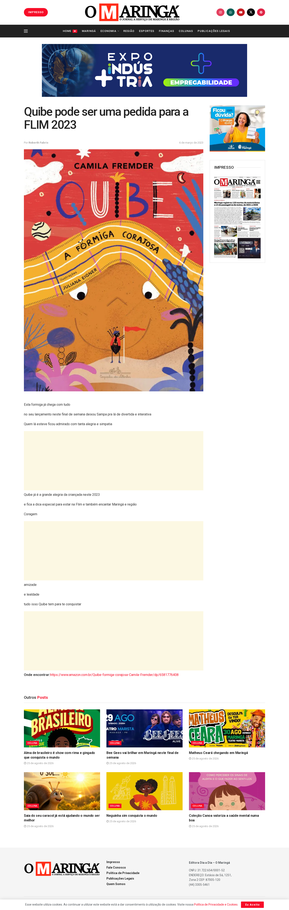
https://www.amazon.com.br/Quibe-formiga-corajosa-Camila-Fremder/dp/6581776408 (114, 675)
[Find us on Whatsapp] (231, 12)
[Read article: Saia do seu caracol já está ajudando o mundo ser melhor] (62, 791)
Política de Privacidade (122, 873)
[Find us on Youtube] (241, 12)
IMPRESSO (36, 12)
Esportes (146, 31)
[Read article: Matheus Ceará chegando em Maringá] (227, 728)
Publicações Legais (214, 31)
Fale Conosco (116, 867)
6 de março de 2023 (191, 142)
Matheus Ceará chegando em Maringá (218, 753)
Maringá (89, 31)
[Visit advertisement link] (144, 70)
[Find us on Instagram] (220, 12)
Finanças (166, 31)
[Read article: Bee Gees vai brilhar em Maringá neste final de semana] (144, 728)
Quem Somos (115, 884)
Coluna (32, 743)
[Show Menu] (26, 31)
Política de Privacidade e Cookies (216, 904)
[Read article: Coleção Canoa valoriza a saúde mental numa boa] (227, 791)
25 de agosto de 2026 (40, 763)
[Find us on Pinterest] (261, 12)
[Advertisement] (113, 460)
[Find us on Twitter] (251, 12)
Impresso (113, 862)
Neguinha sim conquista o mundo (131, 816)
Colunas (186, 31)
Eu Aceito (252, 904)
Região (128, 31)
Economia (108, 31)
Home (69, 31)
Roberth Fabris (38, 142)
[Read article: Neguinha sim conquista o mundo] (144, 791)
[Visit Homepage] (132, 12)
